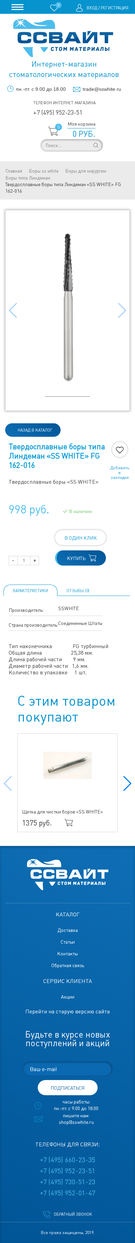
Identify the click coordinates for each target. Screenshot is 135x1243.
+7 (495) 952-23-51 (57, 112)
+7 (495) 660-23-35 (67, 1160)
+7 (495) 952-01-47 (67, 1193)
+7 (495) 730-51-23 (67, 1182)
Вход (92, 8)
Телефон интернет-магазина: (65, 102)
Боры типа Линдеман (27, 178)
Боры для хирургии (85, 171)
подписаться (67, 1088)
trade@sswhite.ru (102, 89)
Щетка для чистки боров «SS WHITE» (62, 812)
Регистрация (114, 8)
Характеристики (30, 590)
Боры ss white (43, 171)
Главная (13, 171)
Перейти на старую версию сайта (67, 1011)
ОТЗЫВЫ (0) (77, 590)
